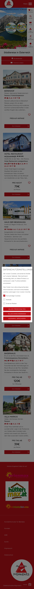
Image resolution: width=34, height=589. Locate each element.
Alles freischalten (17, 309)
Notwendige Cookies (13, 296)
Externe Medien (11, 303)
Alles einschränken (17, 314)
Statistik (8, 300)
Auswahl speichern (17, 318)
